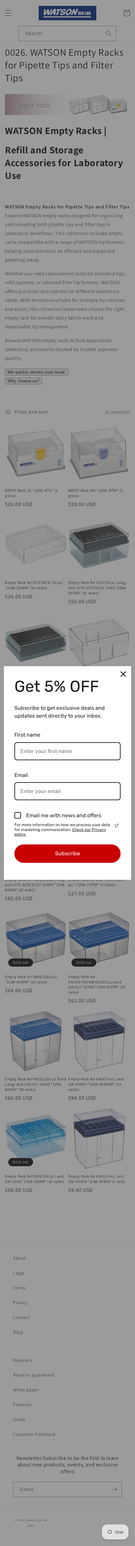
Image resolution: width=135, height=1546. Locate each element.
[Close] (123, 674)
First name (27, 735)
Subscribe (67, 853)
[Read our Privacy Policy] (117, 825)
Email (21, 775)
